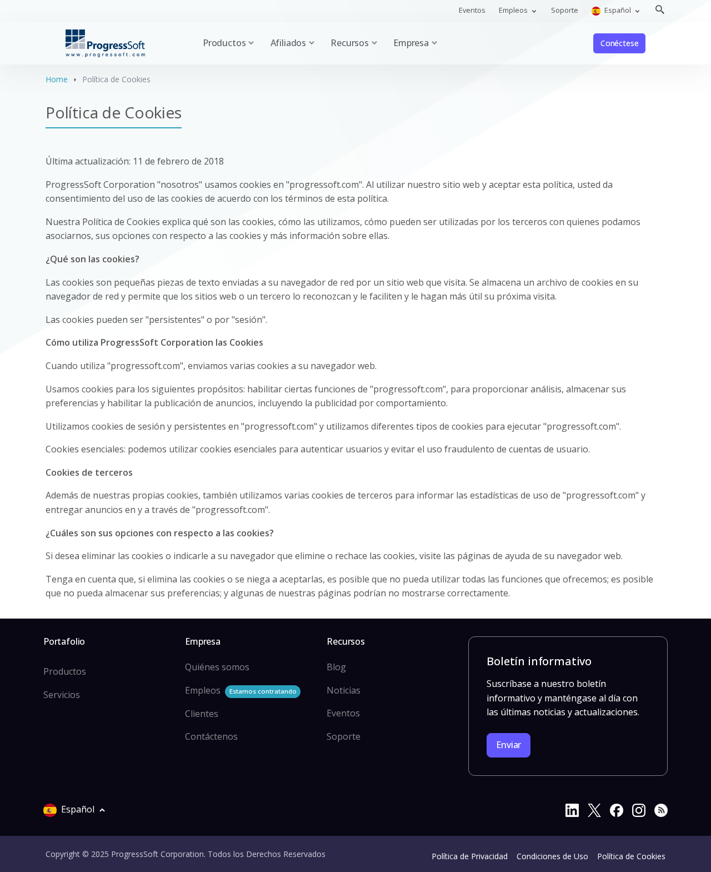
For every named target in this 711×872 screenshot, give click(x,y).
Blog (336, 667)
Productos (64, 671)
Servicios (61, 695)
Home (57, 79)
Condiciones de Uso (552, 856)
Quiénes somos (217, 667)
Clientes (201, 713)
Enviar (508, 745)
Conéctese (619, 43)
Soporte (564, 10)
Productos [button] (224, 43)
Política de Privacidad (470, 856)
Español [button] (618, 10)
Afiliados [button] (288, 43)
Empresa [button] (411, 43)
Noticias (343, 690)
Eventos (472, 10)
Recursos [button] (350, 43)
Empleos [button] (514, 10)
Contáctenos (211, 736)
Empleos (240, 690)
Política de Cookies (631, 856)
